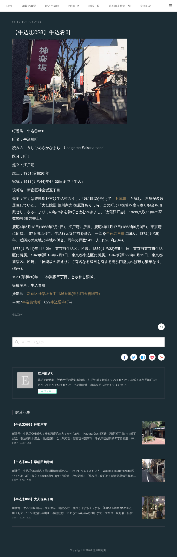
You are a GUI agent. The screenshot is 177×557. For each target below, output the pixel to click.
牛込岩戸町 (115, 233)
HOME (9, 6)
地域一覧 (94, 6)
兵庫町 (121, 198)
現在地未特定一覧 (120, 6)
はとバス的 (52, 6)
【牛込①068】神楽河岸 (29, 424)
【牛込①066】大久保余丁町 (32, 499)
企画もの (145, 6)
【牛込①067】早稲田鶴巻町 (32, 461)
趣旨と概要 (29, 6)
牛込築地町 (31, 302)
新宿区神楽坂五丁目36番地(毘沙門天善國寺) (63, 293)
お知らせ (73, 6)
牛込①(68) (17, 314)
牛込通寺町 (59, 302)
